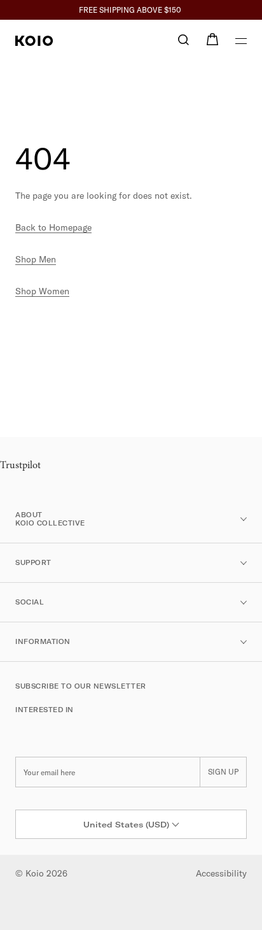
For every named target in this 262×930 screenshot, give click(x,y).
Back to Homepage (53, 227)
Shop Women (42, 291)
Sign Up (223, 771)
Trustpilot (20, 466)
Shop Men (35, 259)
